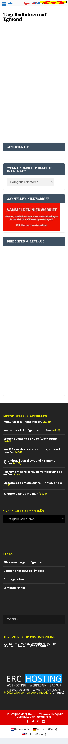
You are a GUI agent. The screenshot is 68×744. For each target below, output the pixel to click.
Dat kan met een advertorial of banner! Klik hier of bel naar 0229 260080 (30, 645)
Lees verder (17, 125)
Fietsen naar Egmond (22, 67)
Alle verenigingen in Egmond (22, 562)
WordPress (43, 716)
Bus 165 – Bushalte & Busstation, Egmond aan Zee (31, 451)
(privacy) (58, 693)
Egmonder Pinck (14, 588)
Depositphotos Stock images (23, 571)
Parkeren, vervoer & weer (20, 76)
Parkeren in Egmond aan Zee (22, 422)
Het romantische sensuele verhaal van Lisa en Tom (33, 473)
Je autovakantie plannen (20, 494)
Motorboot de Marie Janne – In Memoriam (32, 483)
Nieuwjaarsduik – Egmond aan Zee (27, 430)
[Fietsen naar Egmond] (34, 43)
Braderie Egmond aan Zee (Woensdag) (30, 439)
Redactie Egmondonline (27, 73)
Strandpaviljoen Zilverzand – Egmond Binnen (29, 462)
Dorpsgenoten (13, 579)
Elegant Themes (39, 714)
